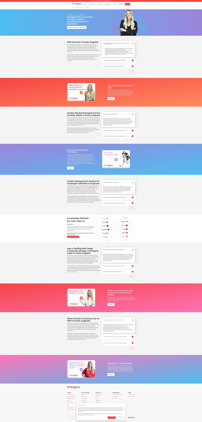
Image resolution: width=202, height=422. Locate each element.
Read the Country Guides (73, 236)
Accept (111, 417)
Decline (120, 417)
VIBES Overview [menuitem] (131, 394)
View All (132, 71)
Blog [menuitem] (96, 398)
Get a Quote (127, 4)
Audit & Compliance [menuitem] (71, 407)
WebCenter (121, 4)
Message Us (111, 98)
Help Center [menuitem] (98, 402)
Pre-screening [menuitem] (70, 402)
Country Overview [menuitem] (70, 409)
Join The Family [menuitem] (84, 398)
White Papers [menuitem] (84, 400)
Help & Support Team (107, 0)
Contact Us (111, 374)
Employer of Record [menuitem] (71, 396)
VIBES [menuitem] (129, 392)
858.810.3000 (70, 416)
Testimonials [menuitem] (83, 402)
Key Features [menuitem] (114, 398)
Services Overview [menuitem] (70, 394)
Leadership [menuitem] (83, 396)
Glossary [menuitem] (97, 396)
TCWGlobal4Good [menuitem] (131, 396)
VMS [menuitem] (68, 406)
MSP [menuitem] (68, 404)
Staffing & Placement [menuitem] (71, 398)
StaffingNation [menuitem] (116, 392)
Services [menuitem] (69, 392)
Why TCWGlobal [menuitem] (85, 392)
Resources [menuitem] (98, 392)
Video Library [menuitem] (98, 400)
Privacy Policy (81, 411)
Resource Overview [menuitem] (99, 394)
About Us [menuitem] (83, 394)
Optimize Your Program (72, 27)
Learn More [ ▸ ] (82, 27)
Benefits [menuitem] (68, 400)
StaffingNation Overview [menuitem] (117, 394)
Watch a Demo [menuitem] (115, 396)
